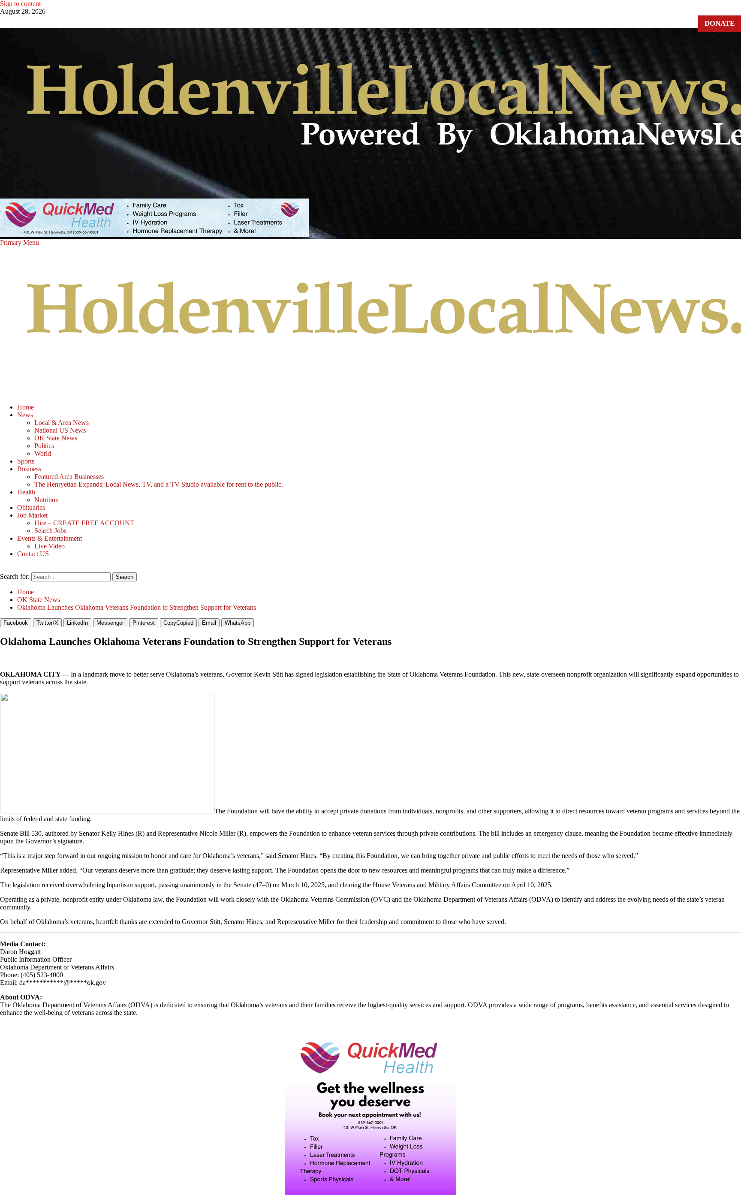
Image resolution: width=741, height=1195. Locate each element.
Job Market (32, 515)
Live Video (49, 546)
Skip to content (20, 3)
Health (26, 492)
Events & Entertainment (49, 538)
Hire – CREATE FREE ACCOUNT (84, 523)
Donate (720, 23)
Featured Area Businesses (69, 476)
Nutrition (46, 499)
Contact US (33, 553)
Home (25, 407)
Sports (25, 461)
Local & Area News (61, 422)
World (42, 453)
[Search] (2, 568)
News (25, 414)
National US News (60, 430)
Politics (44, 445)
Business (29, 469)
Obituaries (31, 507)
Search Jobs (50, 530)
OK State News (55, 438)
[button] (19, 242)
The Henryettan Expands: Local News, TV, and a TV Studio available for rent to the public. (158, 484)
